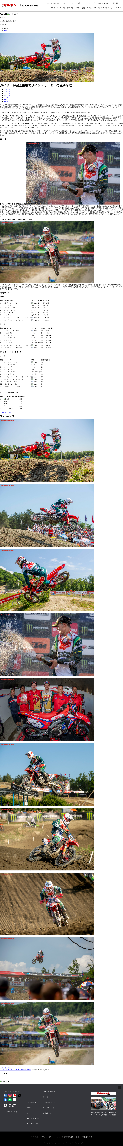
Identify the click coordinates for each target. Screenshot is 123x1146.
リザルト (7, 93)
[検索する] (119, 8)
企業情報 (115, 3)
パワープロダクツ (68, 8)
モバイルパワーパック (94, 8)
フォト (6, 97)
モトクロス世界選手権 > (22, 1070)
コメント (7, 91)
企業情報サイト (47, 1113)
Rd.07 (6, 99)
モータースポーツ (77, 3)
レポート (7, 89)
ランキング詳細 (5, 412)
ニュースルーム (103, 3)
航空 (84, 8)
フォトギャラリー (6, 1068)
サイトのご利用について (85, 1137)
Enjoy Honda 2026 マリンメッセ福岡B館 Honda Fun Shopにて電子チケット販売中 (103, 1114)
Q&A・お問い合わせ (53, 3)
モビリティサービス (110, 8)
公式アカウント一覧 (9, 1111)
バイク (58, 8)
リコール (65, 3)
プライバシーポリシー (47, 1137)
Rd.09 (6, 101)
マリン (78, 8)
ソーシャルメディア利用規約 (65, 1137)
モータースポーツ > (7, 1070)
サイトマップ (91, 3)
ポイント (7, 95)
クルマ (52, 8)
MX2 (5, 30)
